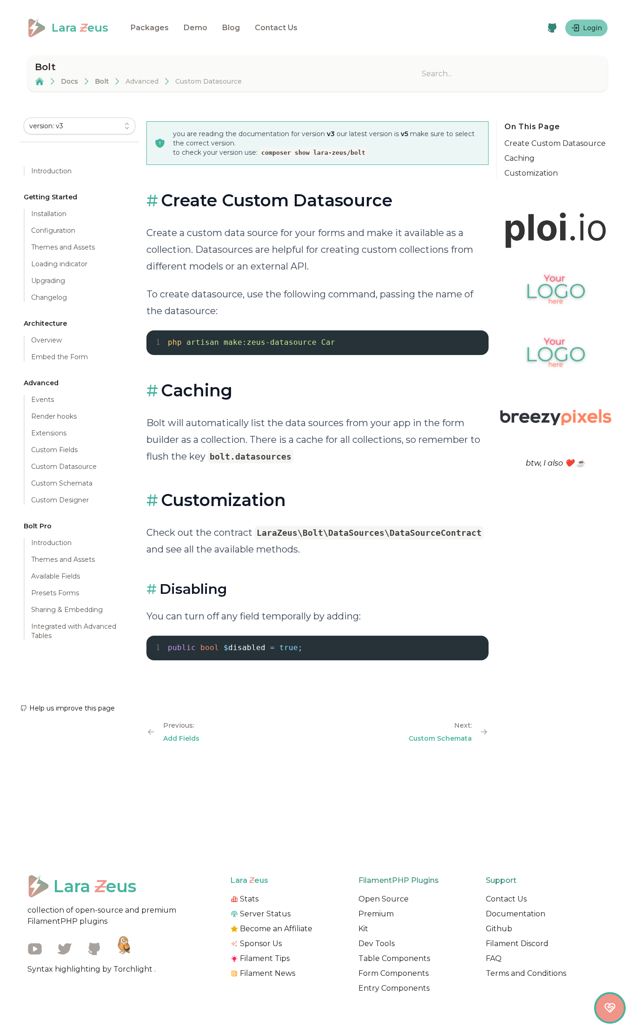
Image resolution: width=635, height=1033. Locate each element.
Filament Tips (265, 958)
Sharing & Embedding (67, 609)
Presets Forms (55, 593)
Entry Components (394, 988)
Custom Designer (60, 500)
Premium (376, 913)
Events (42, 399)
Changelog (49, 297)
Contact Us (276, 27)
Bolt (102, 81)
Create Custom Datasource (555, 143)
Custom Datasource (64, 466)
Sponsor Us (261, 943)
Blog (231, 27)
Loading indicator (59, 264)
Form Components (393, 973)
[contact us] (610, 1008)
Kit (363, 928)
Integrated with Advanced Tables (73, 631)
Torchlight (133, 969)
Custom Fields (54, 450)
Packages (150, 27)
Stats (249, 899)
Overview (46, 340)
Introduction (51, 171)
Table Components (394, 958)
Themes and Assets (63, 247)
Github (499, 928)
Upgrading (48, 280)
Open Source (383, 899)
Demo (195, 27)
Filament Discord (517, 943)
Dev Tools (376, 943)
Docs (69, 81)
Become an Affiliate (276, 928)
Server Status (265, 913)
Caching (519, 158)
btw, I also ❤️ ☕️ (555, 463)
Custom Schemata (62, 483)
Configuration (53, 230)
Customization (531, 173)
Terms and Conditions (526, 973)
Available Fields (55, 576)
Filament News (267, 973)
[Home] (39, 81)
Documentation (515, 913)
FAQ (494, 958)
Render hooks (54, 416)
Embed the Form (59, 357)
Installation (48, 214)
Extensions (48, 433)
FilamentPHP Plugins (398, 880)
